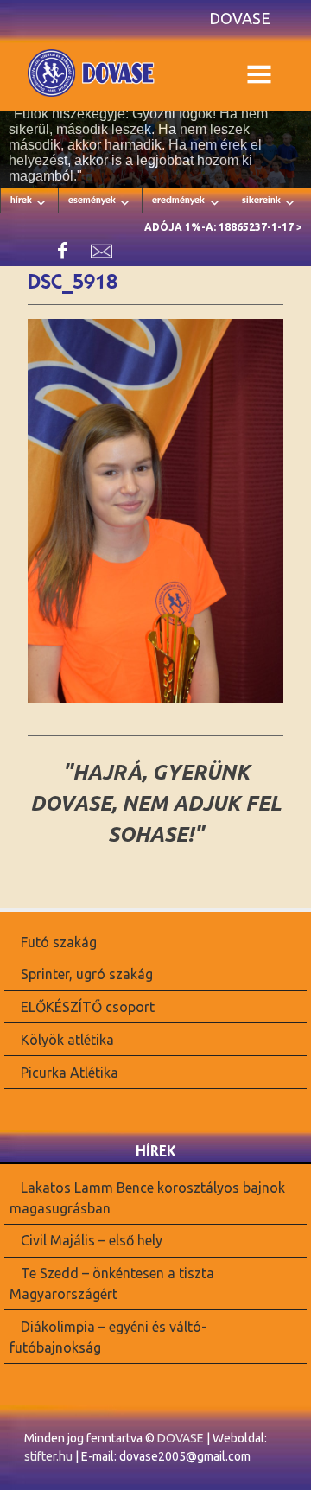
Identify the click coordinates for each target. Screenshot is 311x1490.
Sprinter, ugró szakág (87, 974)
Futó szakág (59, 941)
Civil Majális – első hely (91, 1240)
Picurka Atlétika (69, 1072)
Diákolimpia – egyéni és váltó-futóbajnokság (108, 1337)
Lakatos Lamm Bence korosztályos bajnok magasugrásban (147, 1197)
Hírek (21, 200)
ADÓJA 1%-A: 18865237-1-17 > (223, 226)
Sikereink (261, 200)
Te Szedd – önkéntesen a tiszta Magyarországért (112, 1283)
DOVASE (180, 1438)
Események (92, 200)
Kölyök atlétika (67, 1039)
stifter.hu (48, 1456)
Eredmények (178, 200)
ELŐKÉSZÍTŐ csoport (88, 1007)
